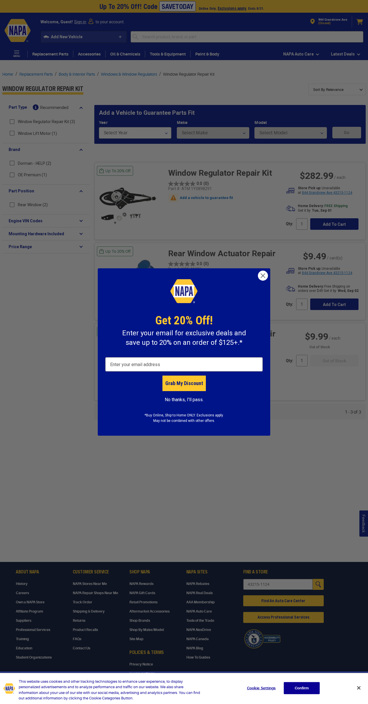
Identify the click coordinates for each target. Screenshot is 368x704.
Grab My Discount (184, 383)
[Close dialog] (263, 276)
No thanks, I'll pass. (184, 399)
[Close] (358, 688)
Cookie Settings (261, 688)
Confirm (302, 688)
